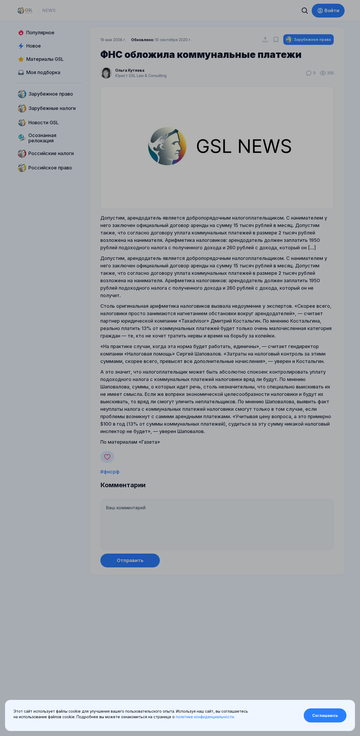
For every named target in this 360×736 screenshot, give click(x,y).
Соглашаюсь (325, 715)
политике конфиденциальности (205, 716)
